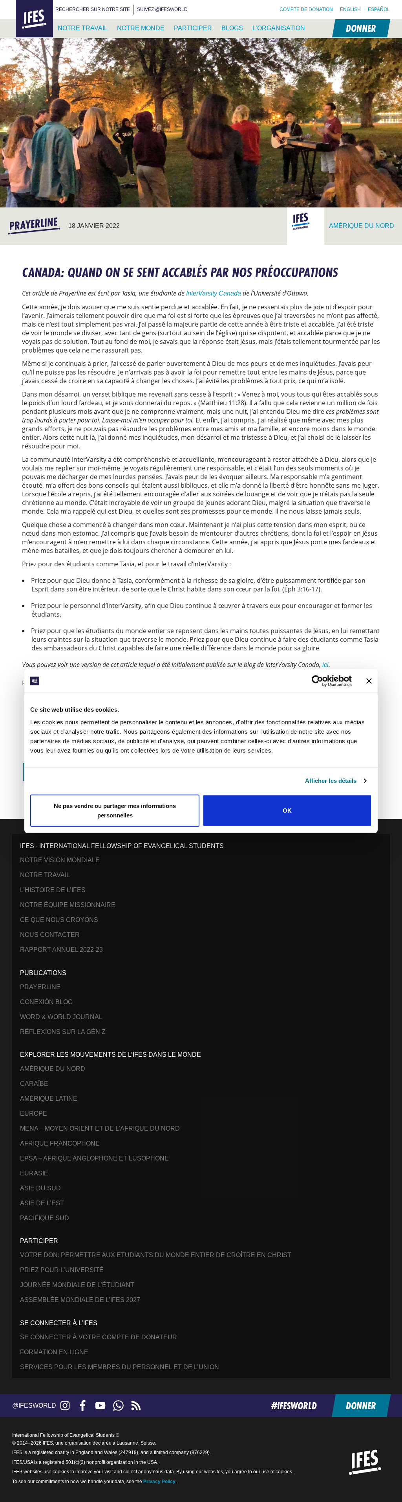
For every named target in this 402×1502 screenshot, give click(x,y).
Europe (33, 1113)
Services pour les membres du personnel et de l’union (119, 1367)
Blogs (232, 28)
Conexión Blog (46, 1002)
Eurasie (34, 1173)
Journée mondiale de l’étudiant (77, 1285)
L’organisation (278, 28)
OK (287, 810)
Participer (193, 28)
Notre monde (140, 28)
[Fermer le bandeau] (369, 681)
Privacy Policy (159, 1481)
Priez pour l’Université (62, 1270)
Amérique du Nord (52, 1068)
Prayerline (40, 987)
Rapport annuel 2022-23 (61, 949)
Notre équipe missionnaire (67, 905)
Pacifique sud (44, 1218)
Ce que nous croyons (59, 919)
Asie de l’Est (42, 1203)
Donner (360, 28)
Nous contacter (50, 934)
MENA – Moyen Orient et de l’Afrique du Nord (100, 1128)
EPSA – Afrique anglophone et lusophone (94, 1158)
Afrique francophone (60, 1143)
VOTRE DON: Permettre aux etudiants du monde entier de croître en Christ (155, 1255)
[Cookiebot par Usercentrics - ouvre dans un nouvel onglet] (317, 681)
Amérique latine (48, 1098)
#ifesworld (294, 1405)
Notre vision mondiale (60, 860)
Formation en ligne (54, 1352)
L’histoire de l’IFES (53, 890)
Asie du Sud (40, 1188)
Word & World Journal (61, 1017)
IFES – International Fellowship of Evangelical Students (34, 19)
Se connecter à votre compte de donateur (98, 1337)
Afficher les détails (331, 780)
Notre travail (83, 28)
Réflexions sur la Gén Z (63, 1031)
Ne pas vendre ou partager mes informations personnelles (115, 810)
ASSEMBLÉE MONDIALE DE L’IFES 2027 (80, 1299)
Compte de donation (306, 9)
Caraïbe (34, 1083)
